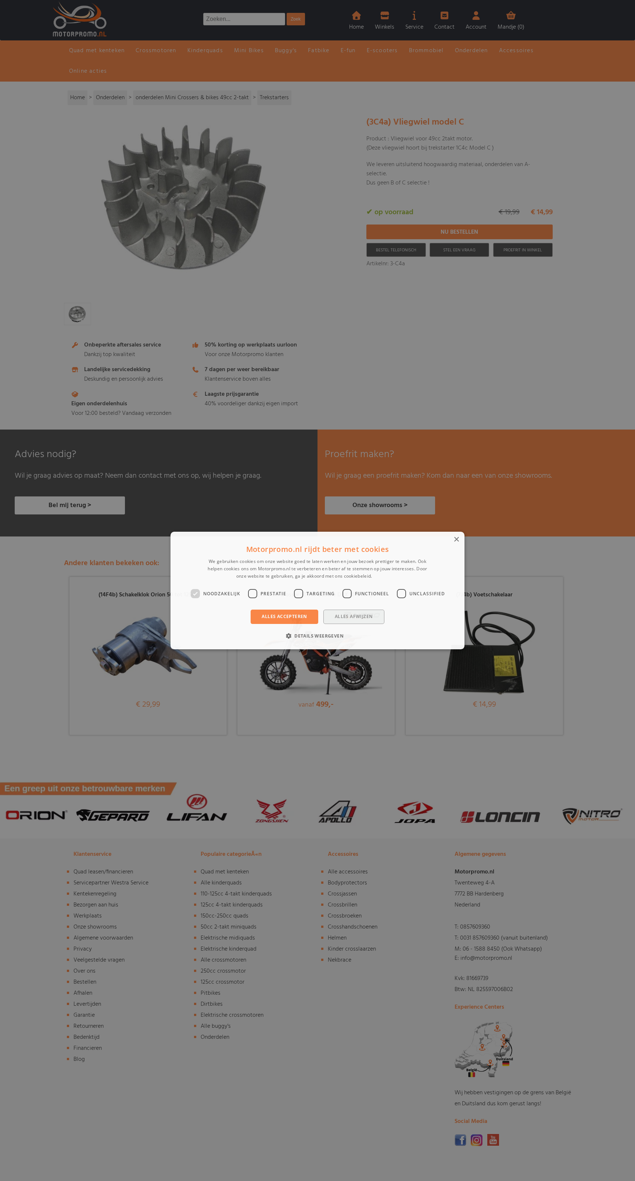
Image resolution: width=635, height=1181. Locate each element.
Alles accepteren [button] (284, 617)
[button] (317, 635)
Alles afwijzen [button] (354, 617)
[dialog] (317, 590)
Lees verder (386, 576)
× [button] (456, 539)
